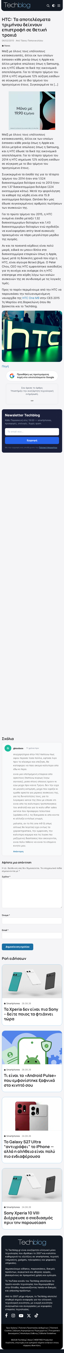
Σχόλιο (6, 876)
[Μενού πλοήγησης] (58, 5)
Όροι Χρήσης (11, 1328)
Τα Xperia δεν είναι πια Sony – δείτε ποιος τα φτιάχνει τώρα (31, 1014)
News (7, 45)
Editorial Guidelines (47, 1333)
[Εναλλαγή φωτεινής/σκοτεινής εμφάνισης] (53, 5)
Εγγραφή (32, 440)
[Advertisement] (32, 595)
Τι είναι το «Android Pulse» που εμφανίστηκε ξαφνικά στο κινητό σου (30, 1080)
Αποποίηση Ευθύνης (29, 1333)
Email (5, 930)
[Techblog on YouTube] (21, 1315)
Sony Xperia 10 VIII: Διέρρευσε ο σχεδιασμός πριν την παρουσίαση (28, 1217)
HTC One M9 (30, 298)
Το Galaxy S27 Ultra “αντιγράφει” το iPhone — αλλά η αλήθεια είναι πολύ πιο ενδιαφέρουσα (29, 1149)
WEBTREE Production (43, 1340)
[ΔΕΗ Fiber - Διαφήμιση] (32, 110)
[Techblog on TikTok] (36, 1315)
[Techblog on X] (29, 1315)
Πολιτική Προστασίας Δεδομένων (34, 1328)
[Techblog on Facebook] (6, 1315)
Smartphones (13, 1003)
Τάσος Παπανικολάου (32, 40)
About (30, 1340)
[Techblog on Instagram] (13, 1315)
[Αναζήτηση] (48, 6)
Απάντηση (18, 851)
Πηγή (5, 366)
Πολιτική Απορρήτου (48, 447)
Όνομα (6, 915)
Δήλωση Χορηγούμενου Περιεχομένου (30, 1330)
